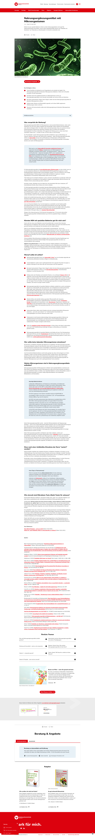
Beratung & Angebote (31, 81)
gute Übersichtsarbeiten (29, 201)
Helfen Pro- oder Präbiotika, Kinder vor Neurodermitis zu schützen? (40, 530)
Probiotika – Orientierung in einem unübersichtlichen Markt (49, 594)
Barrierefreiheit (56, 834)
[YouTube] (21, 828)
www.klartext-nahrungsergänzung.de (51, 703)
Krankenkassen (44, 334)
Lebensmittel (32, 137)
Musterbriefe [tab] (32, 741)
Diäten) (41, 150)
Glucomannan (52, 302)
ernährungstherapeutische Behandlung (42, 336)
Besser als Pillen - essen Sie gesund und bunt (60, 669)
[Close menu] (17, 823)
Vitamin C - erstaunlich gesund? (26, 653)
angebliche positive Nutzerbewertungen (41, 325)
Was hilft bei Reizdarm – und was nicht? (33, 529)
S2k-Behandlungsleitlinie (52, 269)
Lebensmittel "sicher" (49, 257)
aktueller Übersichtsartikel (48, 210)
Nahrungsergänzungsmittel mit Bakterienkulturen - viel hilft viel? (47, 616)
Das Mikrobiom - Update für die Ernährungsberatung (44, 586)
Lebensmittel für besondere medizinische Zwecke (49, 148)
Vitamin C (62, 275)
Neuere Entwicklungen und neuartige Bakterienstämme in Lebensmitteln (46, 388)
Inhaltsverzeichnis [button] (28, 115)
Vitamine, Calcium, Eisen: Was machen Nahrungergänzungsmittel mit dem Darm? (57, 646)
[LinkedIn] (24, 828)
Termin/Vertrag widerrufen (73, 834)
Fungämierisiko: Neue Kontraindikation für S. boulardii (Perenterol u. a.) (53, 603)
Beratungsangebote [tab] (21, 741)
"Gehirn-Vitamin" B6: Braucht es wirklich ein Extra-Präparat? (59, 653)
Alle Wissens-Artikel (46, 692)
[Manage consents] (93, 834)
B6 (66, 275)
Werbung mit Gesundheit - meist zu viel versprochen (31, 646)
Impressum (40, 834)
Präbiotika (55, 434)
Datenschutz (47, 834)
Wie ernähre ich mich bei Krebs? (28, 791)
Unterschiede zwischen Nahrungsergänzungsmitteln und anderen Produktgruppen (59, 639)
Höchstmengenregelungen (33, 295)
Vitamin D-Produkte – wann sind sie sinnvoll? (29, 659)
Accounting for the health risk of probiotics (43, 613)
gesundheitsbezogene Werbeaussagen (49, 169)
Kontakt (63, 834)
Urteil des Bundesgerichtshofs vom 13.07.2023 (35, 611)
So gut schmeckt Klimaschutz (56, 791)
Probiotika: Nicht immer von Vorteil (42, 558)
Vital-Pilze (29, 303)
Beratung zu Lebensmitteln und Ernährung (36, 748)
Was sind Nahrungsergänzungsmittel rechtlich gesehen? (29, 639)
